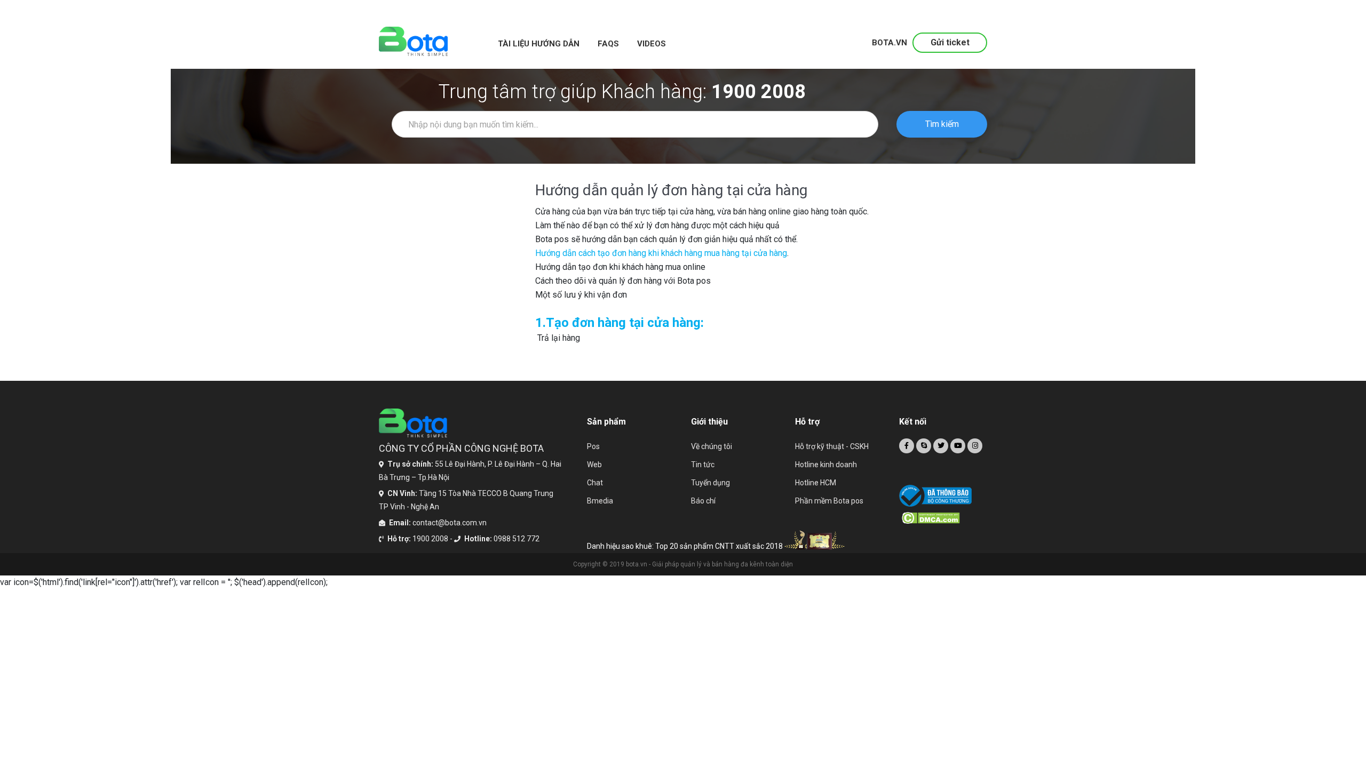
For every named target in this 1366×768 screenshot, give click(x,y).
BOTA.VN (889, 42)
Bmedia (600, 501)
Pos (593, 446)
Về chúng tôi (711, 446)
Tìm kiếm (942, 124)
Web (594, 464)
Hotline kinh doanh (826, 464)
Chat (595, 482)
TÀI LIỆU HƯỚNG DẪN (538, 44)
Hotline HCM (815, 482)
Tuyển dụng (710, 482)
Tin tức (702, 464)
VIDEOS (651, 44)
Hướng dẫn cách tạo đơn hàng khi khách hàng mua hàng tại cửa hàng (661, 253)
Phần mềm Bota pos (829, 501)
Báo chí (703, 501)
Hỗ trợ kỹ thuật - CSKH (832, 446)
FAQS (608, 44)
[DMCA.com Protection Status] (944, 518)
